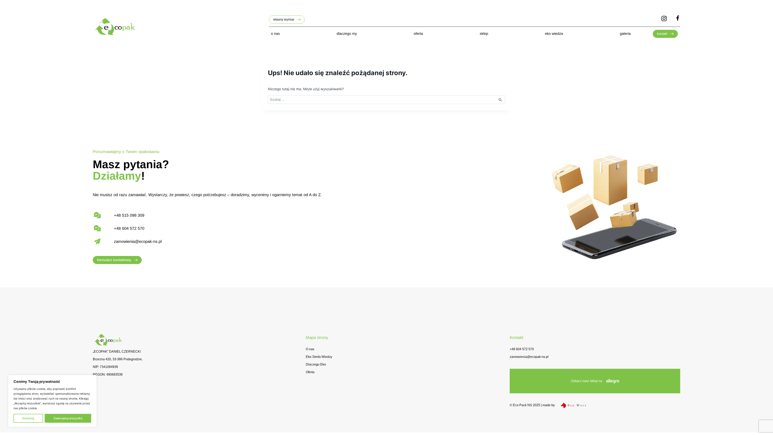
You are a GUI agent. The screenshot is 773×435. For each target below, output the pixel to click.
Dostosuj (28, 418)
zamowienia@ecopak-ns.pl (138, 241)
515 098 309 (133, 215)
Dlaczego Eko (316, 364)
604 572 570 (133, 228)
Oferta (310, 372)
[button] (287, 20)
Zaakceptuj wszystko (68, 418)
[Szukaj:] (386, 99)
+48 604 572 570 (522, 349)
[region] (52, 401)
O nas (310, 349)
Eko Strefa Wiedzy (319, 356)
